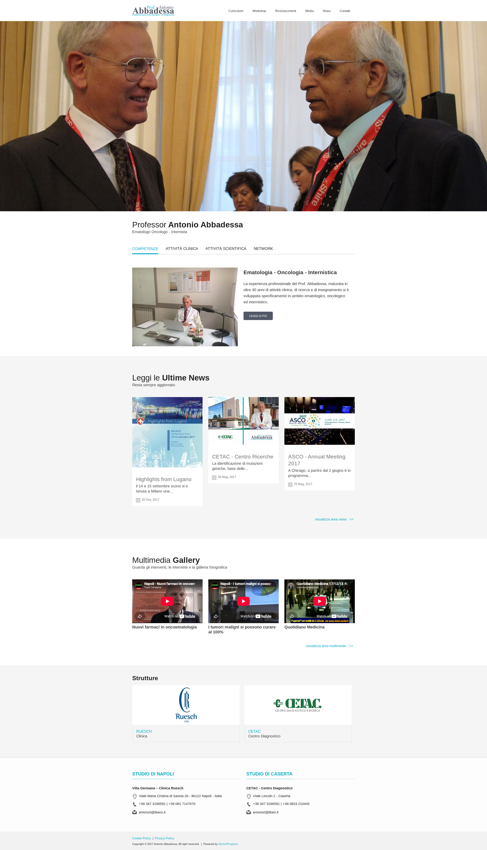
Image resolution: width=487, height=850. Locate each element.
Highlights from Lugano (164, 479)
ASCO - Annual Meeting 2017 (316, 460)
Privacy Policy (164, 838)
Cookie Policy (141, 838)
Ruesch (144, 731)
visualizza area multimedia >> (329, 646)
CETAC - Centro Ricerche (242, 457)
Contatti (345, 11)
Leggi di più (258, 316)
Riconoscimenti (285, 11)
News (327, 11)
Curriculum (235, 11)
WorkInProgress (228, 843)
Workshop (259, 11)
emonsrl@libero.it (152, 812)
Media (309, 11)
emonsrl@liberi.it (266, 812)
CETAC (254, 731)
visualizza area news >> (334, 519)
